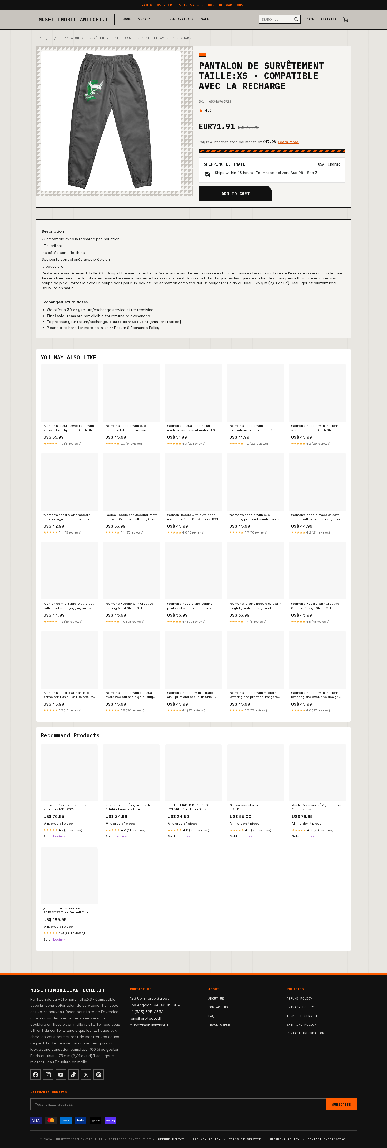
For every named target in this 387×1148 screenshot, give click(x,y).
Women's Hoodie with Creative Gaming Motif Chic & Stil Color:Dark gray (129, 606)
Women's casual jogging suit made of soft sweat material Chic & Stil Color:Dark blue (193, 428)
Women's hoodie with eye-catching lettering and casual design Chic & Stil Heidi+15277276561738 (128, 428)
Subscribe (341, 1104)
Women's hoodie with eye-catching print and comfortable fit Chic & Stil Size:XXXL (254, 517)
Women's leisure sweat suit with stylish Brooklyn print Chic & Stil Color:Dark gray (68, 428)
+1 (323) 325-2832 (146, 1011)
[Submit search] (296, 19)
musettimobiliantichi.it (75, 19)
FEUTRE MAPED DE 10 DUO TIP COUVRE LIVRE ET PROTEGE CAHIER (190, 807)
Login (309, 19)
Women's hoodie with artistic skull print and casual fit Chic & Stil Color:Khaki (190, 695)
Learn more (288, 141)
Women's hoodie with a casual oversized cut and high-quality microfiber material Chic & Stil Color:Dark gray (129, 695)
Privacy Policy (300, 1007)
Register (328, 19)
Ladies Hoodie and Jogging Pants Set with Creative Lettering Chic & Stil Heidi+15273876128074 (131, 517)
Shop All (146, 19)
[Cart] (345, 19)
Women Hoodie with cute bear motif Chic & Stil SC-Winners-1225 (193, 517)
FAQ (211, 1016)
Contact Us (218, 1007)
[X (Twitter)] (86, 1074)
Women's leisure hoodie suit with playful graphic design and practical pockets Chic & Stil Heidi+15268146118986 (255, 606)
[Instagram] (48, 1074)
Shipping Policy (301, 1024)
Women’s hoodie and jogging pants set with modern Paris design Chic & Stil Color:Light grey (190, 606)
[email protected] (165, 321)
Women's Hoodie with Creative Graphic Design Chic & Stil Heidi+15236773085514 (315, 606)
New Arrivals (181, 19)
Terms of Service (302, 1016)
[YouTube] (61, 1074)
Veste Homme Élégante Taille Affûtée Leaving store (128, 807)
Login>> (59, 836)
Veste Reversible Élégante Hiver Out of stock (317, 807)
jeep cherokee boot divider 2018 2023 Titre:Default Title (66, 910)
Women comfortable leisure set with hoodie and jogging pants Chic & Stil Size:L (68, 606)
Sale (205, 19)
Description (53, 231)
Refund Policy (299, 998)
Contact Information (305, 1033)
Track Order (219, 1024)
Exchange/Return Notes (65, 301)
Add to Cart (236, 193)
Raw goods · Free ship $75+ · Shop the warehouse (193, 5)
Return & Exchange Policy (136, 327)
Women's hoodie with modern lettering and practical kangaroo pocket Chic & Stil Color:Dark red (255, 695)
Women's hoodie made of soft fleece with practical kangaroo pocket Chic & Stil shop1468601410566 (315, 517)
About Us (216, 998)
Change (334, 164)
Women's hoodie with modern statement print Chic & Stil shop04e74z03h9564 (314, 428)
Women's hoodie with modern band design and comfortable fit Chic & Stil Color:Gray (69, 517)
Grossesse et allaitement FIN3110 (250, 807)
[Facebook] (35, 1074)
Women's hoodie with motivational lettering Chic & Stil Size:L (254, 428)
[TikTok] (73, 1074)
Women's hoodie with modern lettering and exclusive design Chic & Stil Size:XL (315, 695)
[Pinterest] (98, 1074)
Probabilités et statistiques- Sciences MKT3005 (65, 807)
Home (127, 19)
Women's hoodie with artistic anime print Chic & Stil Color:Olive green (69, 695)
